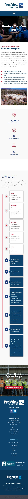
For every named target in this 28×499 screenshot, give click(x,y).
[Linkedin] (14, 411)
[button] (14, 13)
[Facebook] (11, 411)
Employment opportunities (14, 387)
